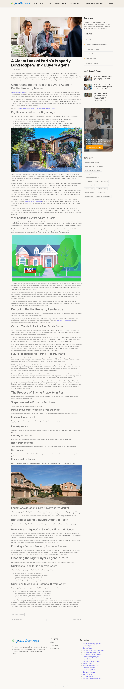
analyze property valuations (33, 201)
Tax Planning (87, 674)
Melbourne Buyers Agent (91, 661)
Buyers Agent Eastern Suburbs (93, 650)
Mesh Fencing (87, 663)
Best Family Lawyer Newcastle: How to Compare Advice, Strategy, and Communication (101, 97)
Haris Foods (67, 686)
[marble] (20, 3)
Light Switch (87, 659)
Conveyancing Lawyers (91, 657)
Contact (110, 3)
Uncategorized (88, 676)
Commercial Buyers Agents (93, 3)
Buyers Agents (75, 3)
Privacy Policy (54, 648)
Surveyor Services (89, 672)
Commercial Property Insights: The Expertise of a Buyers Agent (36, 108)
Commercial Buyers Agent (92, 654)
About (49, 3)
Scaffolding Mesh (89, 670)
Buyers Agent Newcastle (91, 652)
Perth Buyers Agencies (91, 665)
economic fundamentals (64, 320)
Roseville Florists (89, 668)
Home (35, 3)
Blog (41, 3)
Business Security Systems (92, 644)
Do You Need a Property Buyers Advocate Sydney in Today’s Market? (103, 86)
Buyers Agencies (60, 3)
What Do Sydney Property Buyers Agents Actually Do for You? (103, 78)
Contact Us (54, 645)
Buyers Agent (87, 648)
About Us (53, 642)
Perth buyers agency (18, 92)
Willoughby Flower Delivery (92, 678)
